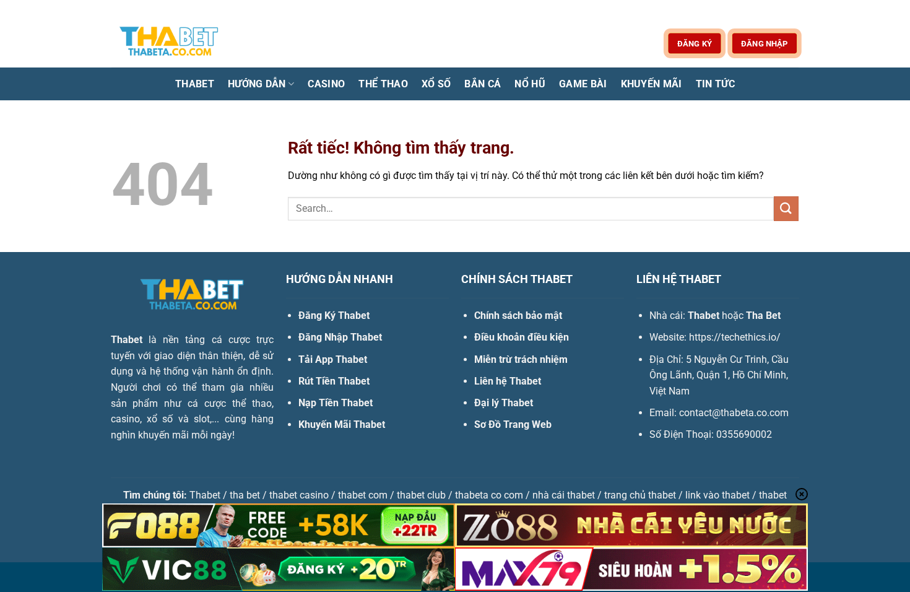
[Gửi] (786, 208)
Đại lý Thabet (503, 403)
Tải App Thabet (332, 359)
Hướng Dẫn (257, 84)
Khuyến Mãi (651, 84)
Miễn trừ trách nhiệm (521, 359)
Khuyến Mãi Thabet (341, 424)
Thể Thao (383, 84)
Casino (326, 84)
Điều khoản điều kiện (521, 337)
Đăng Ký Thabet (334, 315)
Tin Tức (715, 84)
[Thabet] (173, 43)
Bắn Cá (482, 84)
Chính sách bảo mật (518, 315)
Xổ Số (436, 84)
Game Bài (583, 84)
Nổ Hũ (529, 84)
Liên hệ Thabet (507, 381)
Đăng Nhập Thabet (340, 337)
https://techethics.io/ (735, 337)
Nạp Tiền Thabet (335, 403)
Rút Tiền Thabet (334, 381)
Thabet (194, 84)
